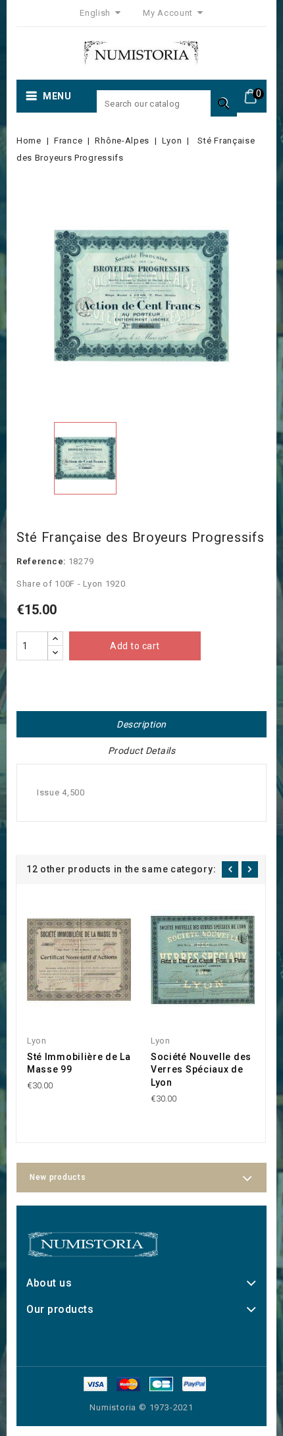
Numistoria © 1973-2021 (141, 1407)
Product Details (142, 750)
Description (141, 724)
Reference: (41, 561)
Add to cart (135, 646)
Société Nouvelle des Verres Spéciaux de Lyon (201, 1069)
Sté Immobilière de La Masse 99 (79, 1063)
